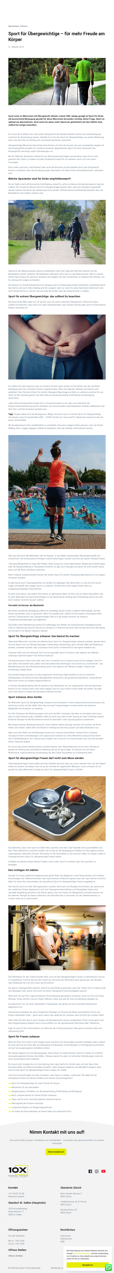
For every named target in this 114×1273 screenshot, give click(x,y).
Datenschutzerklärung (82, 1253)
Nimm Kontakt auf (56, 1152)
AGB (62, 1241)
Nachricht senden (16, 1196)
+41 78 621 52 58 (16, 1193)
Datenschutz (66, 1238)
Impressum (65, 1236)
